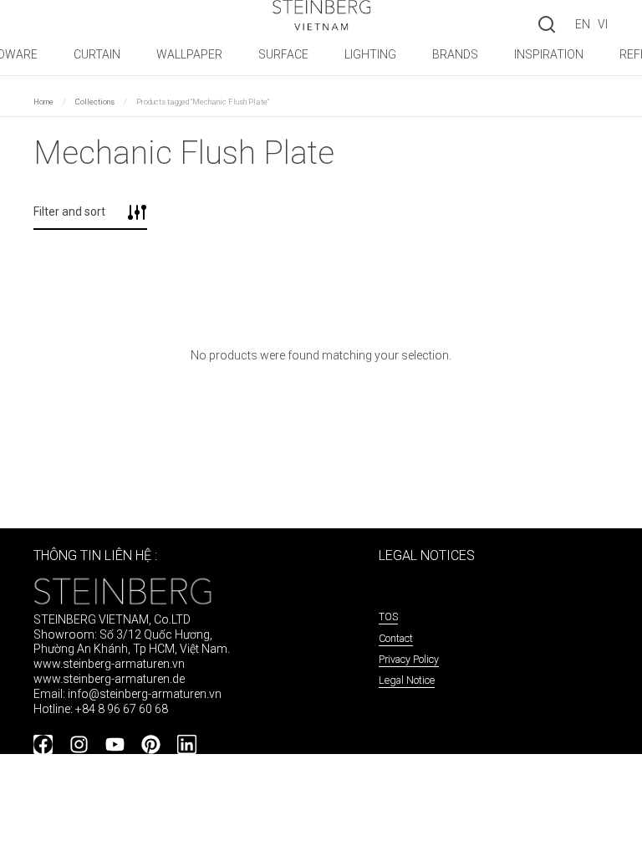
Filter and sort (69, 211)
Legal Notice (407, 680)
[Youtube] (115, 744)
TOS (388, 616)
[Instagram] (79, 744)
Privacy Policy (409, 659)
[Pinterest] (150, 744)
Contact (396, 638)
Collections (95, 101)
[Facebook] (43, 744)
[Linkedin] (186, 744)
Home (43, 101)
